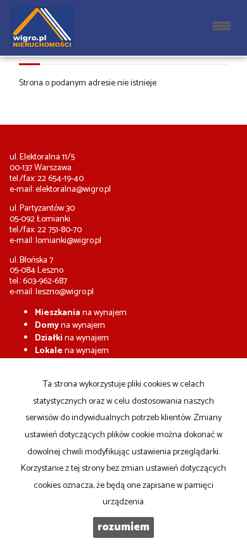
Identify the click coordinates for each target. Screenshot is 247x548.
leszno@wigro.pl (64, 292)
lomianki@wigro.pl (68, 241)
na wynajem (81, 313)
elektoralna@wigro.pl (73, 189)
